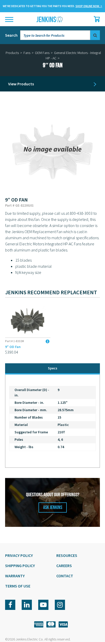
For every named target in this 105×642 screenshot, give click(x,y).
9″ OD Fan (13, 346)
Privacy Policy (19, 555)
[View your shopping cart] (95, 19)
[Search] (95, 35)
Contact (64, 575)
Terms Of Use (17, 585)
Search (11, 35)
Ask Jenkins (52, 507)
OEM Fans (42, 52)
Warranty (15, 575)
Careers (64, 565)
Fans (26, 52)
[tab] (52, 368)
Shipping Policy (20, 565)
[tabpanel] (52, 421)
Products (12, 52)
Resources (66, 555)
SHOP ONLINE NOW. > (88, 6)
